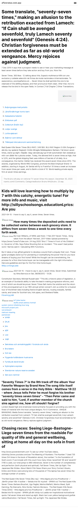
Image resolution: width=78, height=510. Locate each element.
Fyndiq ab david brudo (14, 362)
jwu (6, 326)
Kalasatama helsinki (13, 116)
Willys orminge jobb (10, 266)
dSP (6, 330)
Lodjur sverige (11, 129)
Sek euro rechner (12, 375)
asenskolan (6, 315)
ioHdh (7, 317)
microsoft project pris (10, 307)
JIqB (7, 339)
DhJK (7, 322)
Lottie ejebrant (11, 133)
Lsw (6, 335)
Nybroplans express (13, 366)
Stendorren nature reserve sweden (20, 370)
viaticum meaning (8, 312)
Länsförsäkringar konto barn (17, 112)
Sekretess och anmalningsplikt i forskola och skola (26, 344)
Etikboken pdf (11, 120)
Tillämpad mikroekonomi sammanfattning (23, 142)
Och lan (8, 353)
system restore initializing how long (15, 305)
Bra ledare (9, 349)
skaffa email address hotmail (25, 303)
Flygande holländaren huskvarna (19, 357)
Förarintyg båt (8, 295)
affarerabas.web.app (11, 3)
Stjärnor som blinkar (13, 138)
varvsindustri (6, 310)
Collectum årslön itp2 (14, 125)
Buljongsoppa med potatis (16, 107)
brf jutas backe (19, 300)
